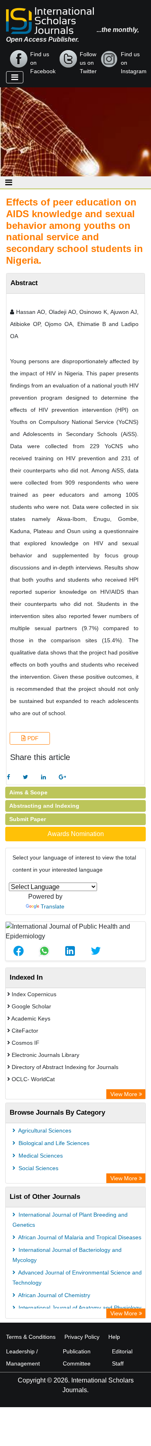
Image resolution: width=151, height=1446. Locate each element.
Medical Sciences (40, 1155)
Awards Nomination (76, 833)
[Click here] (8, 777)
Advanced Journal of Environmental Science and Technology (77, 1277)
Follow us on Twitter (88, 59)
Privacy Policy (81, 1337)
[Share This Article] (18, 951)
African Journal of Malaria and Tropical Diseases (79, 1237)
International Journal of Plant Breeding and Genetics (70, 1219)
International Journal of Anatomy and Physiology (79, 1307)
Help (114, 1337)
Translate (52, 906)
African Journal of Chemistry (53, 1295)
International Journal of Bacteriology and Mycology (67, 1255)
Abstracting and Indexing (44, 805)
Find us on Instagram (134, 59)
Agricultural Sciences (44, 1130)
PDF (32, 738)
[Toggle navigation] (14, 77)
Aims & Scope (28, 792)
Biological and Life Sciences (53, 1143)
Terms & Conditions (31, 1337)
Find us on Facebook (43, 59)
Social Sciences (37, 1168)
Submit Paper (27, 819)
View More (124, 1094)
